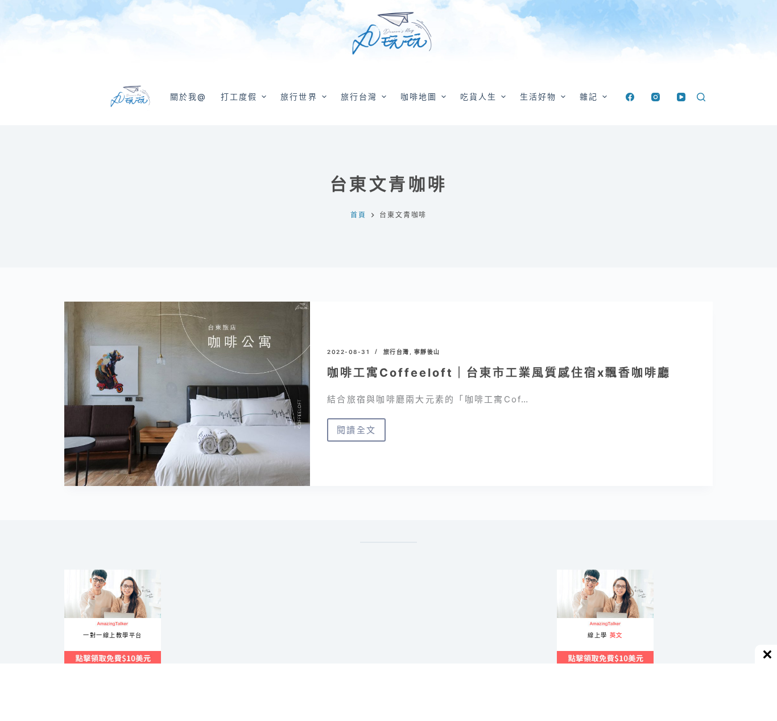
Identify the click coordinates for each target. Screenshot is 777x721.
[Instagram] (655, 97)
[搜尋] (701, 97)
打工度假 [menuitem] (239, 96)
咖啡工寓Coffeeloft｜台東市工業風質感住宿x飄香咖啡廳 (499, 373)
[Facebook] (630, 97)
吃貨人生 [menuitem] (478, 96)
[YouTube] (681, 97)
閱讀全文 (361, 433)
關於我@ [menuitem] (188, 96)
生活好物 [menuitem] (538, 96)
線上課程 (75, 574)
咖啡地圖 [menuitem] (418, 96)
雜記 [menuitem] (589, 96)
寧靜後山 (427, 351)
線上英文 (568, 574)
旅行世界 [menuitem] (298, 96)
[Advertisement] (440, 626)
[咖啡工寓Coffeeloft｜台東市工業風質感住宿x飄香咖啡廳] (187, 394)
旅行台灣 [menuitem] (359, 96)
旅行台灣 (396, 351)
